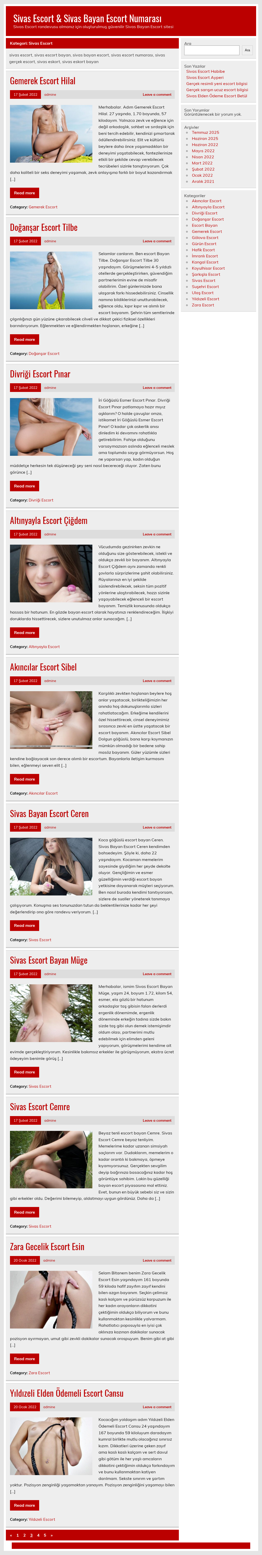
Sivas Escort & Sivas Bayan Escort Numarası (87, 18)
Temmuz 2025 (205, 132)
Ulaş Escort (203, 292)
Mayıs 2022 (203, 150)
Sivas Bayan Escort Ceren (49, 813)
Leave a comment (157, 94)
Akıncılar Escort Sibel (43, 666)
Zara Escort (39, 1372)
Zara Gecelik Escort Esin (47, 1246)
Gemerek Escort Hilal (42, 80)
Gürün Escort (204, 243)
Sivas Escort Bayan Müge (49, 959)
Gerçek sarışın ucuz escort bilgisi (217, 89)
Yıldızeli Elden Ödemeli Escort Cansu (67, 1392)
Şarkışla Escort (206, 274)
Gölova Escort (205, 237)
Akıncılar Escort (43, 793)
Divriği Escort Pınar (40, 373)
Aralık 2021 (203, 181)
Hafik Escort (203, 249)
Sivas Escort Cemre (40, 1106)
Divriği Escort (41, 500)
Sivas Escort (40, 939)
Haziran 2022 (205, 144)
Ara (187, 43)
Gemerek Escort (43, 207)
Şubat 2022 (203, 169)
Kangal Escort (205, 262)
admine (50, 94)
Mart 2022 (202, 162)
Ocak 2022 (202, 175)
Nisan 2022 (203, 156)
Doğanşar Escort (44, 353)
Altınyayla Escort (44, 646)
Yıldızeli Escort (42, 1519)
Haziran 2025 (205, 138)
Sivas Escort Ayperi (205, 77)
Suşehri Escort (205, 286)
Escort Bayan (204, 225)
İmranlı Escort (205, 255)
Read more (24, 192)
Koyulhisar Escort (208, 268)
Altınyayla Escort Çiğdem (49, 520)
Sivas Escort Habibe (205, 71)
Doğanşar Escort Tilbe (44, 227)
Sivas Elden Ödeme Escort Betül (216, 95)
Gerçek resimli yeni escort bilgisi (216, 83)
